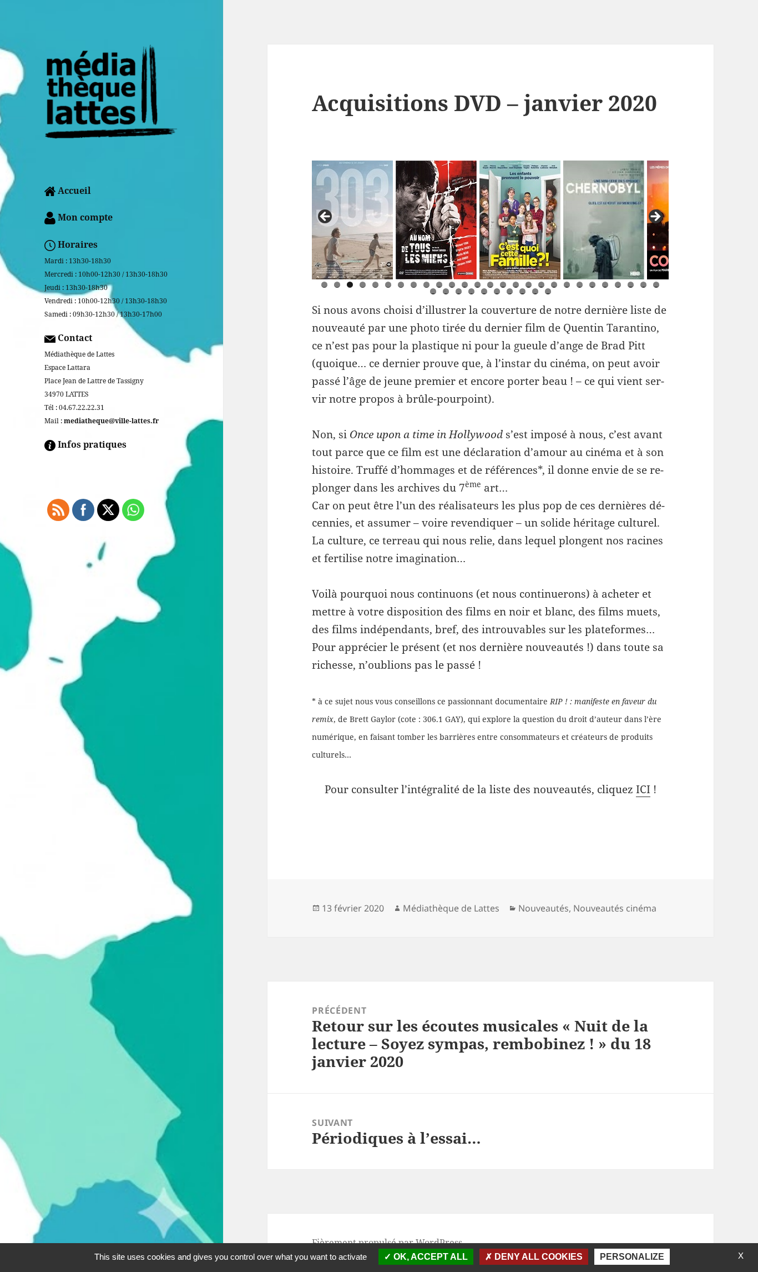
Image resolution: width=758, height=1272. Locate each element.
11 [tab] (452, 285)
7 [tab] (401, 285)
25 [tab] (631, 285)
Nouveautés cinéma (614, 908)
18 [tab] (541, 285)
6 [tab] (388, 285)
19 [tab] (554, 285)
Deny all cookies (537, 1256)
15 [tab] (503, 285)
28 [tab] (433, 291)
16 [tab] (516, 285)
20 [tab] (567, 285)
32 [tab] (484, 291)
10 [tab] (439, 285)
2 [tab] (337, 285)
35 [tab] (522, 291)
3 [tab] (350, 285)
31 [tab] (471, 291)
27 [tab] (656, 285)
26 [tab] (643, 285)
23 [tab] (605, 285)
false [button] (325, 217)
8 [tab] (414, 285)
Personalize (632, 1256)
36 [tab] (535, 291)
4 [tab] (363, 285)
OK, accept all (429, 1256)
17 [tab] (528, 285)
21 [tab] (580, 285)
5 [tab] (375, 285)
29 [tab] (446, 291)
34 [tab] (510, 291)
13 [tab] (477, 285)
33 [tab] (497, 291)
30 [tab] (459, 291)
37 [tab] (548, 291)
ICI (643, 789)
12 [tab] (465, 285)
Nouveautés (543, 908)
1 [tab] (324, 285)
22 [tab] (592, 285)
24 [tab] (618, 285)
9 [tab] (426, 285)
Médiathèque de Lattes (451, 908)
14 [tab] (490, 285)
